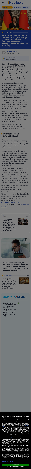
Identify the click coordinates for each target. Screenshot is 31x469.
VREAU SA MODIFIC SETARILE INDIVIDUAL (15, 466)
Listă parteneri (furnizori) (7, 461)
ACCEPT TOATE (15, 464)
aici (11, 437)
